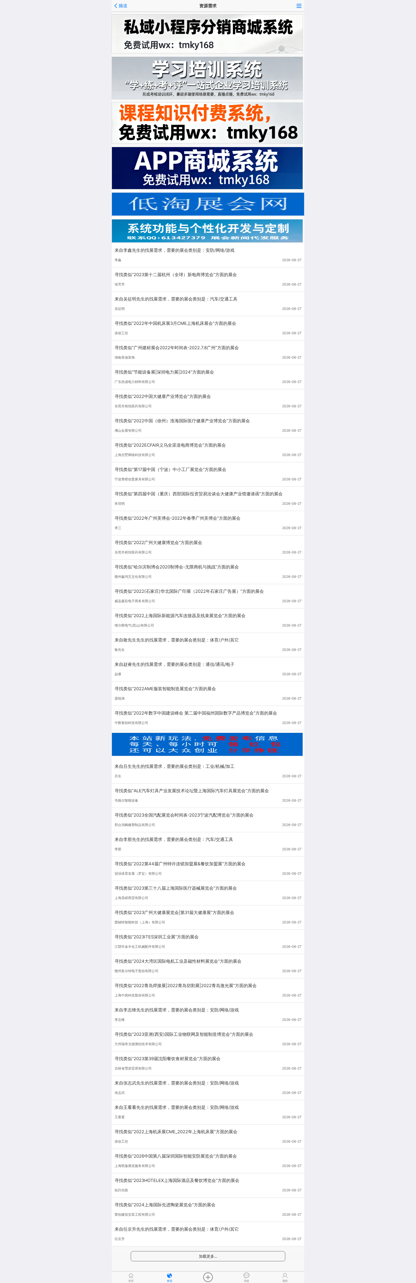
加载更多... (208, 1256)
